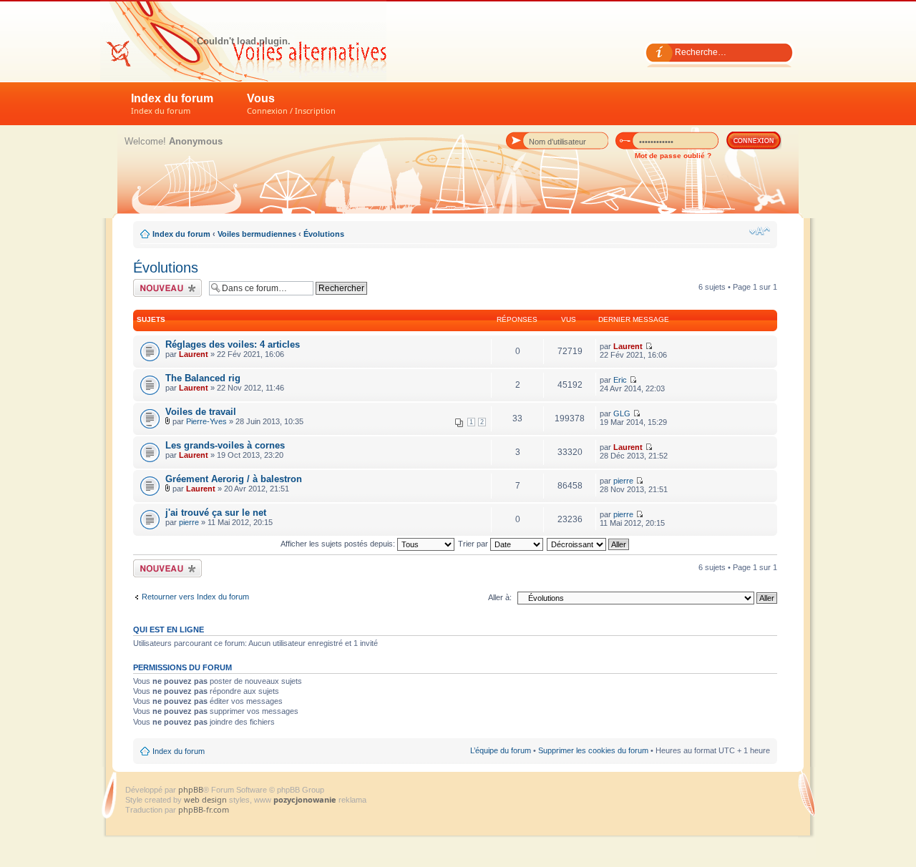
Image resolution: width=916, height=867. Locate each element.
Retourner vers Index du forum (195, 596)
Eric (620, 380)
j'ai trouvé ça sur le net (215, 512)
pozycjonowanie (304, 799)
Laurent (193, 354)
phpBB (190, 789)
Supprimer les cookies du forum (593, 750)
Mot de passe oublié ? (673, 156)
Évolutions (323, 234)
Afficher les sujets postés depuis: (339, 543)
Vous (291, 104)
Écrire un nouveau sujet (165, 287)
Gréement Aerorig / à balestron (233, 479)
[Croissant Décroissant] (588, 543)
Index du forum (172, 104)
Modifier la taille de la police (759, 231)
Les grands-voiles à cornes (225, 445)
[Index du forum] (243, 41)
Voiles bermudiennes (257, 234)
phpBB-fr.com (203, 809)
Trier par (474, 543)
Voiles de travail (200, 411)
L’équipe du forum (500, 750)
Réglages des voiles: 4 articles (232, 344)
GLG (621, 413)
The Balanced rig (202, 378)
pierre (623, 480)
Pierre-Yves (206, 421)
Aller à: (500, 597)
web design (206, 799)
